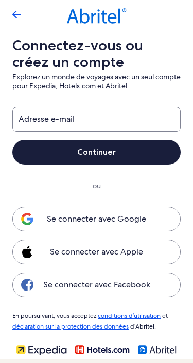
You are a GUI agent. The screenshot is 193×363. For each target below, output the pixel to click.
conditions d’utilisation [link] (129, 316)
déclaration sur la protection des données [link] (70, 326)
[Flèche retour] (16, 14)
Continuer (96, 152)
